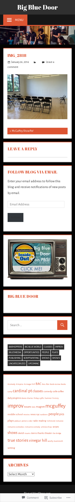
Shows (45, 358)
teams (28, 433)
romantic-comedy (32, 427)
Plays (55, 352)
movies (26, 414)
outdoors (44, 414)
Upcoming (33, 363)
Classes (48, 347)
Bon (47, 384)
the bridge (57, 433)
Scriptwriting (31, 358)
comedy (47, 391)
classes (38, 391)
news (33, 414)
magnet (40, 406)
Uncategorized (17, 363)
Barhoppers (15, 347)
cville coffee (58, 391)
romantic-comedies (16, 427)
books (63, 384)
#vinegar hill (29, 384)
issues (27, 406)
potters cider (27, 421)
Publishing (15, 358)
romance (59, 421)
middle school (15, 414)
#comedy (11, 384)
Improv (59, 347)
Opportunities (31, 352)
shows (56, 358)
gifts (42, 398)
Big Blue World (33, 347)
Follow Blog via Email (32, 172)
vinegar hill (38, 441)
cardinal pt (22, 391)
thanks (40, 433)
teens (34, 433)
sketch (21, 433)
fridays (37, 398)
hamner (48, 398)
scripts (56, 427)
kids (33, 407)
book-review (55, 384)
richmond (51, 421)
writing (11, 448)
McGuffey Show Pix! (20, 131)
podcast (17, 421)
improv (15, 406)
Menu (19, 20)
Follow (15, 217)
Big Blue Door (37, 7)
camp (10, 391)
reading (42, 421)
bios (44, 384)
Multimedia (15, 352)
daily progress (14, 398)
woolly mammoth (55, 441)
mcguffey (55, 406)
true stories (18, 440)
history (55, 398)
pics (61, 414)
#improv (19, 384)
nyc (37, 414)
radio (35, 421)
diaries (30, 398)
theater (48, 433)
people (45, 352)
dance (24, 398)
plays (11, 420)
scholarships (46, 427)
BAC (38, 383)
